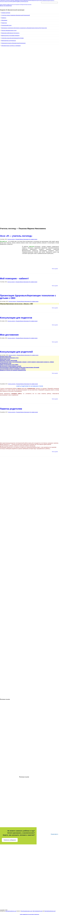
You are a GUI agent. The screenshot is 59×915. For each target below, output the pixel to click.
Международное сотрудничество (8, 40)
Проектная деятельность (48, 0)
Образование (4, 20)
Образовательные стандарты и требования (11, 45)
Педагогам (22, 0)
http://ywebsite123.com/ (37, 911)
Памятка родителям (11, 409)
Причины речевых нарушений (8, 360)
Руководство (4, 22)
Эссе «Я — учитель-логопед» (16, 236)
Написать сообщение (10, 840)
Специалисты (18, 4)
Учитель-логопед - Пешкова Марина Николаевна (18, 239)
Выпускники (21, 1)
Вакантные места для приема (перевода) (10, 35)
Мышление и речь (5, 359)
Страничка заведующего (14, 0)
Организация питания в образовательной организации (13, 43)
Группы (28, 0)
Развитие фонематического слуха (9, 357)
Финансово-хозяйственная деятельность (10, 33)
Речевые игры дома (5, 356)
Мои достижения (9, 335)
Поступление (6, 0)
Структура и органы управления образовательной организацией (15, 15)
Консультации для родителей (16, 352)
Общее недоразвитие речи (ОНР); (9, 364)
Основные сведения (5, 12)
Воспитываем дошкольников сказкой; (10, 366)
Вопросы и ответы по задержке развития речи (13, 370)
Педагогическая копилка (26, 4)
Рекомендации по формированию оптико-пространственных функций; (19, 367)
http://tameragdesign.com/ (11, 911)
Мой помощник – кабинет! (14, 278)
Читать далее (55, 268)
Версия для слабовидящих (6, 5)
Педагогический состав (6, 25)
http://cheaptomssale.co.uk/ (26, 911)
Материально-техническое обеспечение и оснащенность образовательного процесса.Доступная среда (24, 27)
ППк (26, 0)
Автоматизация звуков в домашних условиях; (13, 368)
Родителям (6, 4)
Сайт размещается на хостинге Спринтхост (29, 914)
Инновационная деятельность (36, 0)
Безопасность (12, 4)
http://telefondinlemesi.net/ (50, 911)
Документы (3, 17)
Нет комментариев (33, 239)
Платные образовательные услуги (8, 30)
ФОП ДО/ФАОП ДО (14, 1)
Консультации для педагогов (16, 317)
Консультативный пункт (5, 1)
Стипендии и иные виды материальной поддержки (12, 38)
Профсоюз (26, 1)
